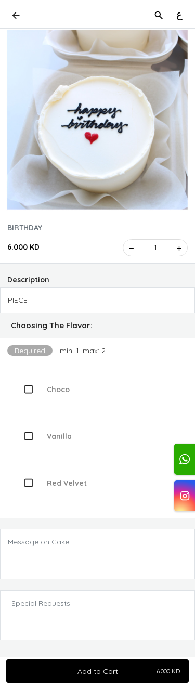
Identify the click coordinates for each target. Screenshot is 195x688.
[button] (97, 325)
